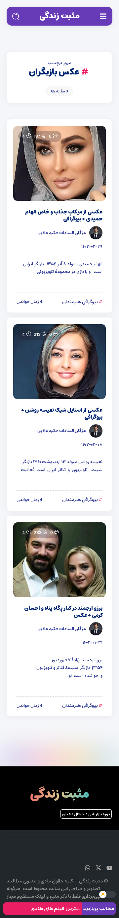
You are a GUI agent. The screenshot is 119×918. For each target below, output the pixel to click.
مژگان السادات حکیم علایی (61, 232)
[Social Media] (109, 868)
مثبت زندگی (59, 16)
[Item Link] (59, 163)
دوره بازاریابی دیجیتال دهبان (86, 814)
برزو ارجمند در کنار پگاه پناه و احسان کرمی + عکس (63, 612)
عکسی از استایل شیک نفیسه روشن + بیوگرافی (61, 414)
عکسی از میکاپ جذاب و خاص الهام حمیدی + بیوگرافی (63, 215)
